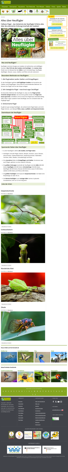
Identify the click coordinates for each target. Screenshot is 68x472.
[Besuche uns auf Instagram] (61, 402)
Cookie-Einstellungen (40, 420)
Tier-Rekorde (30, 7)
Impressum (37, 424)
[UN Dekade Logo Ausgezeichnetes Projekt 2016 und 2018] (37, 435)
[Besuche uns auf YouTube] (59, 402)
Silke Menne (10, 193)
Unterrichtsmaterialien (40, 413)
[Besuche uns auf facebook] (53, 402)
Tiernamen (13, 7)
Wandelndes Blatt (7, 268)
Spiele (59, 7)
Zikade (3, 307)
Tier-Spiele (20, 417)
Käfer (25, 13)
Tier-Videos (20, 413)
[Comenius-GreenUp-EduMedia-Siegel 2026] (12, 435)
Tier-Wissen (40, 7)
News (64, 7)
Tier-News (20, 420)
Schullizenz (37, 410)
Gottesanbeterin (7, 230)
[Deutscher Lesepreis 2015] (28, 435)
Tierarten (5, 7)
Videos (48, 7)
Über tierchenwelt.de (40, 401)
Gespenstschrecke (7, 191)
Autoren (37, 406)
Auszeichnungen (39, 408)
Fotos (53, 7)
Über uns (37, 403)
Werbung (37, 422)
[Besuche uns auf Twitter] (56, 402)
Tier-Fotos (20, 415)
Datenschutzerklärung (40, 417)
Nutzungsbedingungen (40, 415)
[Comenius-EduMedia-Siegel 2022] (19, 435)
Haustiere (21, 7)
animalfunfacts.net (56, 410)
